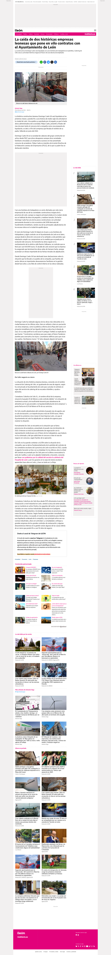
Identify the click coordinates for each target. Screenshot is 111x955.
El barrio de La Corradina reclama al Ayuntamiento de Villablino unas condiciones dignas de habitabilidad (27, 846)
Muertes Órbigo (45, 1)
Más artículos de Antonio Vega (24, 690)
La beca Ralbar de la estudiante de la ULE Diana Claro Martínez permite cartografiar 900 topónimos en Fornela (54, 681)
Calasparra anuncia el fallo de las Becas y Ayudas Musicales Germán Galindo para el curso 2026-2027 (77, 372)
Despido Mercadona (69, 1)
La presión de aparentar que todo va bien (79, 469)
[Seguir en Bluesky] (76, 946)
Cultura (31, 34)
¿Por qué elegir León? (79, 498)
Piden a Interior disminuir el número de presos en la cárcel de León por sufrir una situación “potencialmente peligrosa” (26, 795)
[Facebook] (44, 62)
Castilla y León (64, 34)
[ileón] (26, 933)
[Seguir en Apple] (78, 935)
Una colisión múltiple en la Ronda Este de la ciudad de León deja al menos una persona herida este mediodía (26, 821)
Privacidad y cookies (53, 951)
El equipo (46, 951)
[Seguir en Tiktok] (90, 946)
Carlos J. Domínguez (20, 774)
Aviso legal (62, 951)
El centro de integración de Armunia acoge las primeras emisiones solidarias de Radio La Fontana (54, 872)
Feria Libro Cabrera (61, 1)
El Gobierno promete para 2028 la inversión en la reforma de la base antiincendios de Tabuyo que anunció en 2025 (53, 769)
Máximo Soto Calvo (79, 494)
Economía (24, 559)
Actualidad (19, 34)
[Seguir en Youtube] (87, 946)
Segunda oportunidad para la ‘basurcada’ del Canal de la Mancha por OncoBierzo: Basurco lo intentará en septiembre (54, 655)
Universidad (49, 34)
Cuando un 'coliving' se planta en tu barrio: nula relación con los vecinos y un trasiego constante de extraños (77, 400)
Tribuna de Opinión (78, 463)
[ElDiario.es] (90, 34)
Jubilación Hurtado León (82, 1)
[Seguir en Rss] (94, 946)
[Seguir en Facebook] (80, 946)
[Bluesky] (48, 62)
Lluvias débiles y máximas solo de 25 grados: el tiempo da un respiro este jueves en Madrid (77, 381)
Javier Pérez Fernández (77, 482)
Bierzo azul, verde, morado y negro (82, 508)
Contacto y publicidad (71, 951)
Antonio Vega (18, 108)
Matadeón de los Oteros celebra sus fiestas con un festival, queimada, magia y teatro (84, 301)
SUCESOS (75, 1)
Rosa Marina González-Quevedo (79, 473)
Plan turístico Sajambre (37, 1)
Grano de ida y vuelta (28, 1)
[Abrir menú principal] (95, 30)
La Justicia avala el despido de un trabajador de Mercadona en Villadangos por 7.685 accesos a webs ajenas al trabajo (27, 739)
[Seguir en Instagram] (84, 946)
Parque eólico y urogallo (53, 1)
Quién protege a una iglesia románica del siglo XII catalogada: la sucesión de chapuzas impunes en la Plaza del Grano (27, 769)
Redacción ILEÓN (19, 660)
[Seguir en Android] (76, 935)
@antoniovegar (20, 112)
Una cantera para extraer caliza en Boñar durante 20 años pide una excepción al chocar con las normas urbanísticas (27, 681)
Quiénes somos (38, 951)
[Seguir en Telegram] (82, 946)
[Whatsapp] (41, 62)
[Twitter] (51, 62)
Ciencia (42, 34)
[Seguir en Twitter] (78, 946)
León (30, 559)
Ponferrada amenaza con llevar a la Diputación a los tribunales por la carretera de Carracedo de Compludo (53, 847)
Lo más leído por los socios (23, 634)
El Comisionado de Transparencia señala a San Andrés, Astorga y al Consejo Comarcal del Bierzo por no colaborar (27, 713)
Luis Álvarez (18, 849)
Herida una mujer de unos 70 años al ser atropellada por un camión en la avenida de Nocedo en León (54, 820)
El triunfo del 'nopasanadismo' (78, 478)
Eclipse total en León (91, 1)
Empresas (35, 559)
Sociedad (36, 34)
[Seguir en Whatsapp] (92, 946)
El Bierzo (56, 34)
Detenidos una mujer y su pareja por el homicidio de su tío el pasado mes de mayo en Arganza (54, 897)
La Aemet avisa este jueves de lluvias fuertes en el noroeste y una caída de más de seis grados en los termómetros (83, 389)
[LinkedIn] (55, 62)
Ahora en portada (20, 748)
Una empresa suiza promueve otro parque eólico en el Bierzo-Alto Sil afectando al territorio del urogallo (53, 713)
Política (25, 34)
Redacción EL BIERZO (47, 660)
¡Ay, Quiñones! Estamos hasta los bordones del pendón (78, 490)
